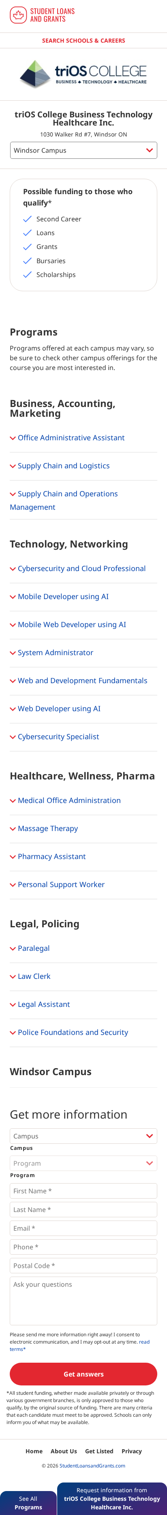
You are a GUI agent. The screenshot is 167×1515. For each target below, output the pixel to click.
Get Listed (99, 1451)
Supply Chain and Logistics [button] (63, 465)
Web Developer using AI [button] (58, 708)
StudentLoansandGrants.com (92, 1465)
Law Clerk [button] (33, 976)
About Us (64, 1451)
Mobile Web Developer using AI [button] (71, 624)
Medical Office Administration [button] (68, 800)
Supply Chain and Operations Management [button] (64, 500)
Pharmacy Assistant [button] (51, 856)
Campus (21, 1147)
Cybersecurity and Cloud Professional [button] (81, 568)
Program (22, 1175)
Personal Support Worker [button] (60, 884)
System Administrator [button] (54, 652)
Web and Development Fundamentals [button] (82, 680)
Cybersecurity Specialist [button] (57, 736)
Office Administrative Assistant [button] (70, 437)
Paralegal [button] (33, 948)
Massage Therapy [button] (47, 828)
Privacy (132, 1451)
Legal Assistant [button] (43, 1004)
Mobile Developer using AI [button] (62, 596)
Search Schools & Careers (83, 40)
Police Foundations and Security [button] (72, 1032)
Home (34, 1451)
